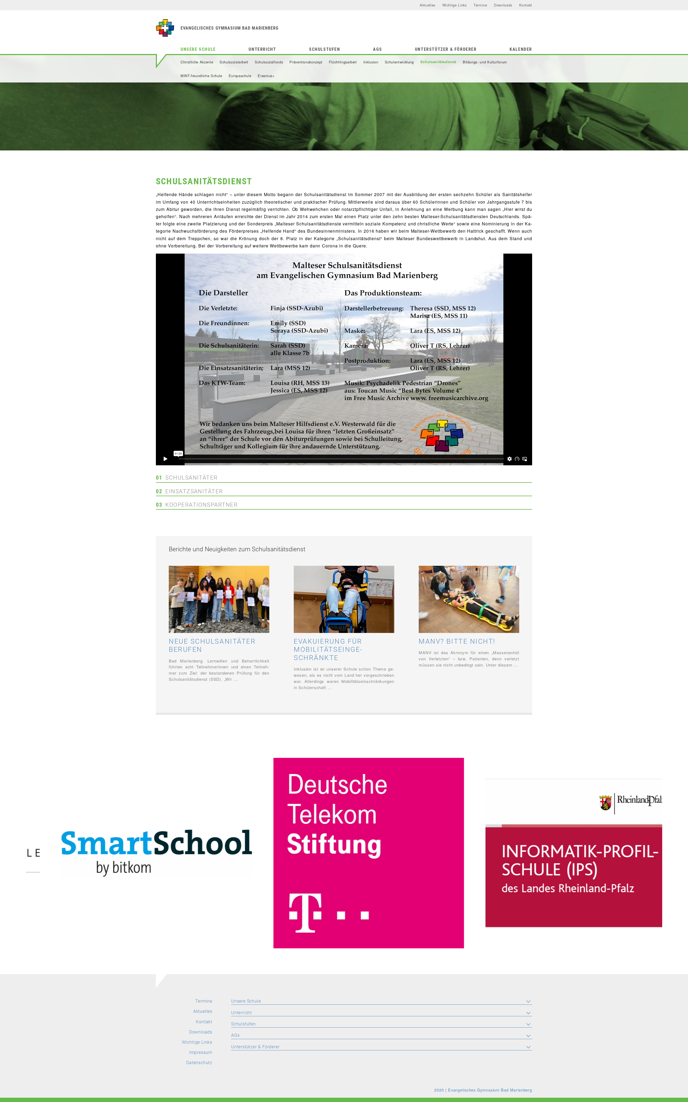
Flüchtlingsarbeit (343, 61)
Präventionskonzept (305, 61)
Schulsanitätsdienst (438, 61)
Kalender (521, 49)
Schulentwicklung (399, 61)
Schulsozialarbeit (234, 61)
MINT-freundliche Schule (201, 75)
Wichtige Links (454, 5)
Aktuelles (427, 5)
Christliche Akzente (197, 61)
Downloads (503, 5)
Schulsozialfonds (269, 61)
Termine (480, 5)
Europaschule (240, 75)
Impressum (200, 1052)
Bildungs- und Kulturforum (485, 61)
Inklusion (370, 61)
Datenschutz (199, 1062)
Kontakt (525, 5)
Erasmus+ (266, 75)
